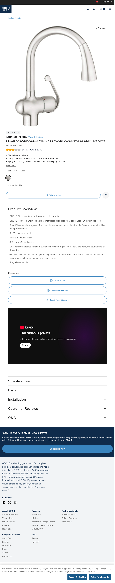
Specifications (19, 381)
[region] (57, 574)
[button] (101, 28)
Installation (17, 399)
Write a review (36, 150)
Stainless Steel (8, 178)
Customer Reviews (23, 408)
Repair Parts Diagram (59, 300)
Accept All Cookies (77, 577)
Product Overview (22, 209)
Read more (11, 166)
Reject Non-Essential (100, 577)
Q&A (12, 418)
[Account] (93, 9)
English (106, 1)
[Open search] (88, 9)
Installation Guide (60, 290)
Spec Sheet (60, 280)
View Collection (35, 137)
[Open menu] (110, 9)
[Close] (110, 569)
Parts (12, 390)
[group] (57, 77)
